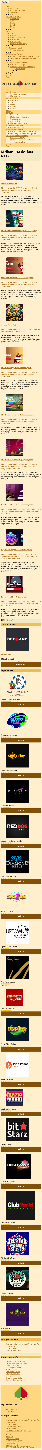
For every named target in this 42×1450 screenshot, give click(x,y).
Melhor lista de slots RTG (19, 37)
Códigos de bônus (17, 50)
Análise (21, 705)
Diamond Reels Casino (14, 1378)
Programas (9, 33)
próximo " (9, 620)
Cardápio (5, 2)
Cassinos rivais (15, 40)
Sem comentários (17, 331)
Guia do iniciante (12, 8)
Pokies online (20, 69)
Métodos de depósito (13, 17)
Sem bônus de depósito (14, 48)
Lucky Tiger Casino (13, 1374)
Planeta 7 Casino (12, 1370)
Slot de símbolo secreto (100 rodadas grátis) (18, 415)
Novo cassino (11, 1443)
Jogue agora (21, 664)
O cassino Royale (12, 1365)
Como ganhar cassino (18, 10)
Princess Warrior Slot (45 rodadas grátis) (17, 278)
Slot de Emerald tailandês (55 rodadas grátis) (19, 231)
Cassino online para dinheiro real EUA (24, 56)
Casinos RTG (15, 35)
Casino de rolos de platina (15, 1361)
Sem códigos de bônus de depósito (23, 58)
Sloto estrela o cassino (14, 1380)
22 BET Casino (11, 1348)
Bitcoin (8, 31)
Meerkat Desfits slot (9, 184)
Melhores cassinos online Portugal (22, 67)
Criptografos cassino (13, 1376)
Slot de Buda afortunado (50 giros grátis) (17, 460)
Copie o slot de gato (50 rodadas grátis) (16, 550)
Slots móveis (15, 12)
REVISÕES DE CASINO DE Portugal (20, 1447)
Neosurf (13, 27)
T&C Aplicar (21, 661)
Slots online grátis (12, 1439)
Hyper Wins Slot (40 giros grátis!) (14, 597)
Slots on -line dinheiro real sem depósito (16, 190)
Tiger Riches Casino (13, 1350)
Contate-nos (10, 1411)
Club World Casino (13, 1372)
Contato (8, 77)
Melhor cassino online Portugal (17, 62)
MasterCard (14, 19)
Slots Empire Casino (13, 1367)
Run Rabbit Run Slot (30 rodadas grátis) (17, 505)
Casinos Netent (15, 42)
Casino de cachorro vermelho (16, 1363)
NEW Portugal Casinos (14, 54)
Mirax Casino (11, 1429)
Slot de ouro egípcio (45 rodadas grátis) (16, 368)
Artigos (8, 75)
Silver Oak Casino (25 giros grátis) (18, 1431)
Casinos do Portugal (17, 65)
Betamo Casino (6, 654)
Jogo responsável (12, 1409)
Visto (12, 21)
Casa (7, 6)
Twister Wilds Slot (8, 325)
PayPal (12, 23)
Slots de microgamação (18, 44)
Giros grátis (25, 509)
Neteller (13, 25)
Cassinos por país (12, 1445)
